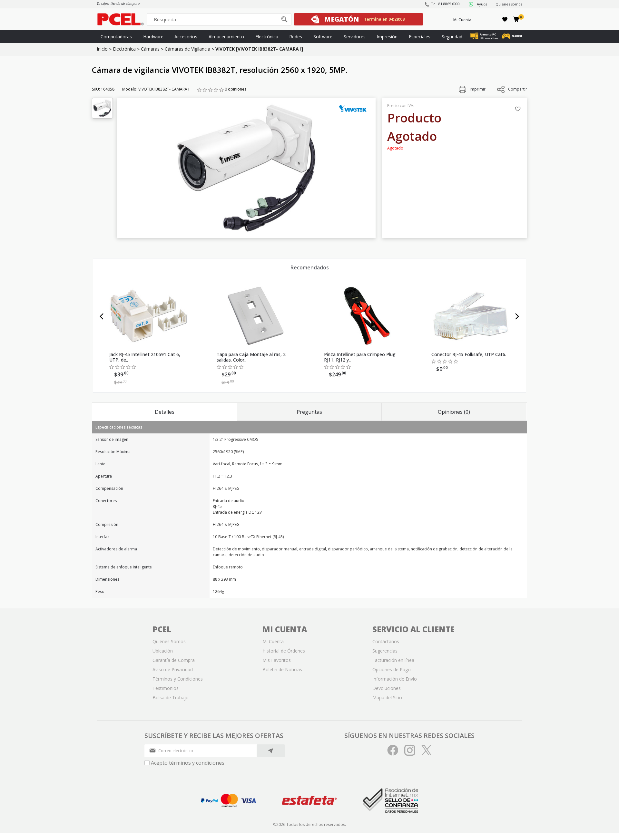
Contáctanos (385, 641)
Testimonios (165, 688)
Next (517, 316)
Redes (295, 37)
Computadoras (116, 37)
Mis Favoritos (276, 660)
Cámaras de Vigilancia (187, 49)
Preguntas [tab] (309, 411)
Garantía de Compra (173, 660)
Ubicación (162, 651)
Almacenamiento (226, 37)
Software (322, 37)
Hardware (153, 37)
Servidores (355, 37)
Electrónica (266, 37)
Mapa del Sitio (387, 697)
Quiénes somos (509, 4)
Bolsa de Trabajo (170, 697)
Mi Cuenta (462, 20)
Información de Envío (394, 679)
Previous (102, 316)
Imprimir (477, 89)
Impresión (387, 37)
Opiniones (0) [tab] (454, 411)
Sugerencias (385, 651)
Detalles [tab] (164, 411)
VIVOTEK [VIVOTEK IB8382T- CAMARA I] (259, 49)
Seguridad (452, 37)
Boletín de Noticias (282, 669)
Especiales (419, 37)
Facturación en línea (393, 660)
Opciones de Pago (391, 669)
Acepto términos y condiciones (187, 762)
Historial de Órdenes (283, 651)
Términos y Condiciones (177, 679)
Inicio (102, 49)
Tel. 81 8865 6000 (445, 3)
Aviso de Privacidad (172, 669)
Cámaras (150, 49)
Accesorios (185, 37)
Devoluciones (386, 688)
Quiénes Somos (169, 641)
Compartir (517, 89)
